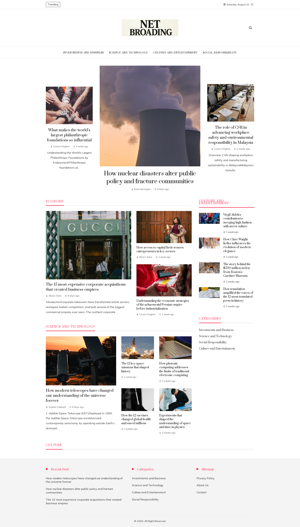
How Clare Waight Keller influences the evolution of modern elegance (237, 245)
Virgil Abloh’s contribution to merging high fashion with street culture (237, 220)
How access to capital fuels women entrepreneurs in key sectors (160, 249)
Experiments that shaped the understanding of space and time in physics (175, 421)
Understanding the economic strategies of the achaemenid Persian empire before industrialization (162, 305)
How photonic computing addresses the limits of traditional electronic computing (174, 369)
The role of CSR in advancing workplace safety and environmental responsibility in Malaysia (230, 135)
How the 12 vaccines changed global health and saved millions (136, 419)
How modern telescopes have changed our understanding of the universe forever (80, 395)
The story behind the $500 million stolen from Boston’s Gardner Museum (237, 270)
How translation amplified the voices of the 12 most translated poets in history (238, 295)
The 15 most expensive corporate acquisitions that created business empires (86, 287)
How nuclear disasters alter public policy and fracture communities (150, 177)
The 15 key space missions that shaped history (135, 367)
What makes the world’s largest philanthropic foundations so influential (69, 135)
